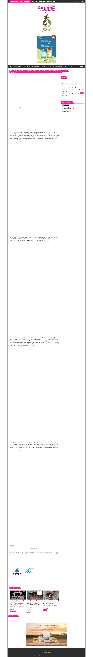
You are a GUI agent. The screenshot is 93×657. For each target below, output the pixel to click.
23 (63, 93)
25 (69, 93)
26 (72, 93)
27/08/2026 (13, 606)
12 (72, 89)
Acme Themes (59, 655)
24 (66, 93)
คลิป (11, 611)
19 (72, 91)
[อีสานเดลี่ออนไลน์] (10, 66)
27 (75, 93)
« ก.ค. (62, 98)
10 (66, 89)
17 (66, 91)
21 (79, 91)
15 (82, 89)
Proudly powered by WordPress (38, 655)
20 (75, 91)
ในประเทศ (35, 548)
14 (79, 89)
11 (69, 89)
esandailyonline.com (20, 74)
